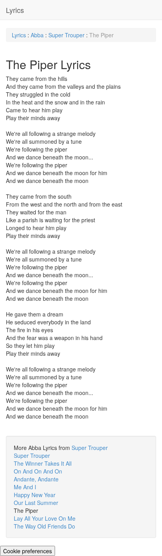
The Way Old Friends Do (44, 526)
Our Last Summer (36, 503)
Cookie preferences (27, 551)
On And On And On (38, 471)
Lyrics (15, 10)
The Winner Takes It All (43, 463)
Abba (37, 35)
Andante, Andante (36, 479)
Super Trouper (66, 35)
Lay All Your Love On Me (44, 518)
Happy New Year (34, 495)
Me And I (25, 487)
